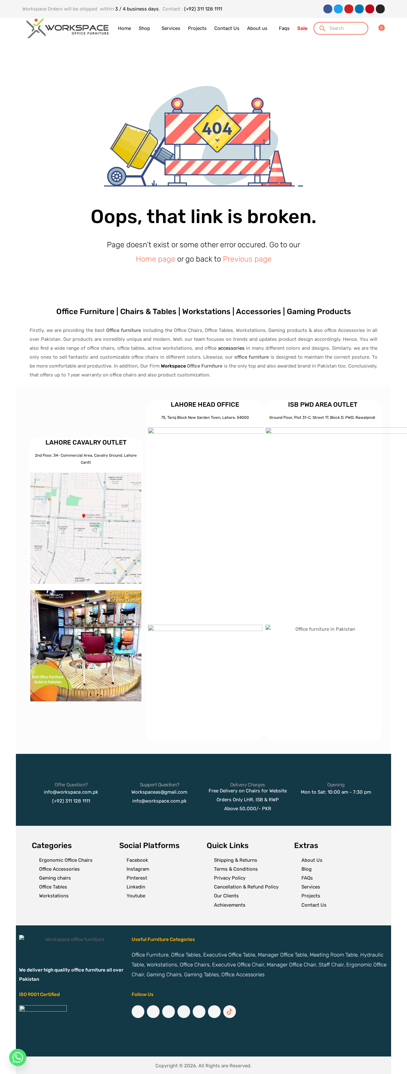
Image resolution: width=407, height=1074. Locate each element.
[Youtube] (348, 8)
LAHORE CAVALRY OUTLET (86, 442)
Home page (155, 259)
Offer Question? (71, 785)
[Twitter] (338, 8)
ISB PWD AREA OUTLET (322, 404)
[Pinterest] (369, 8)
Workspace (173, 366)
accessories (231, 348)
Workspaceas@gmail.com (159, 792)
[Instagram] (380, 8)
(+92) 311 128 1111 (203, 9)
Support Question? (159, 785)
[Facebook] (327, 8)
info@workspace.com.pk (71, 792)
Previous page (247, 259)
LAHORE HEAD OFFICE (205, 404)
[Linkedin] (359, 8)
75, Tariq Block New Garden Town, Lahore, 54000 (205, 417)
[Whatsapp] (17, 1057)
